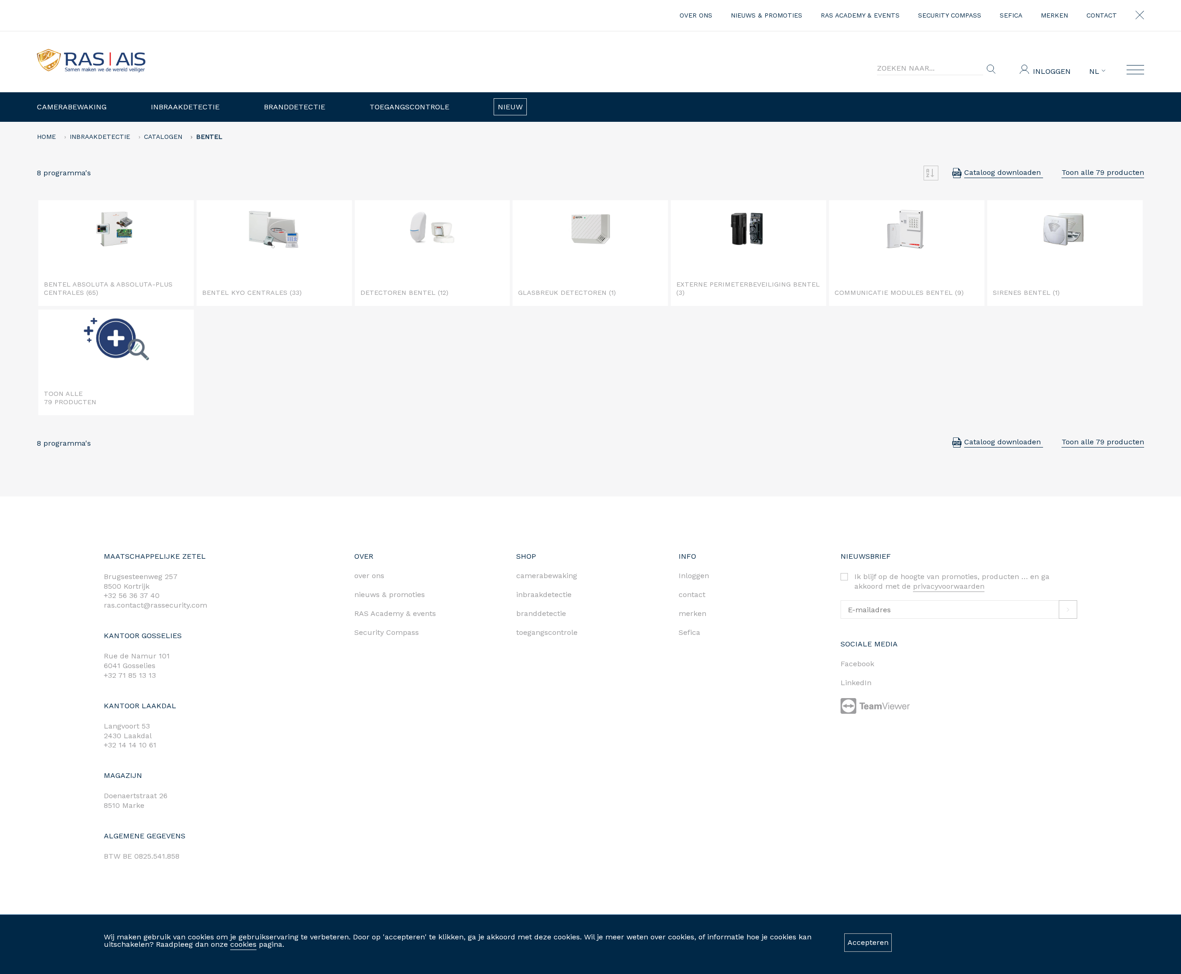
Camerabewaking (72, 106)
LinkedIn (856, 682)
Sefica (1011, 15)
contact (1101, 15)
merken (1054, 15)
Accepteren (868, 942)
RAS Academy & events (860, 15)
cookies (243, 944)
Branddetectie (294, 106)
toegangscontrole (547, 632)
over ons (696, 15)
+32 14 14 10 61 (130, 745)
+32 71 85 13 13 (130, 675)
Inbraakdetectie (185, 106)
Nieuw (510, 106)
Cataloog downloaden (1003, 172)
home (46, 136)
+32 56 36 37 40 (132, 595)
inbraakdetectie (544, 594)
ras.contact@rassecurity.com (155, 605)
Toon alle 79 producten (1103, 172)
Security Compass (949, 15)
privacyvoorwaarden (948, 586)
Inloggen (1052, 71)
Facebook (857, 663)
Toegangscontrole (409, 106)
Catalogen (163, 136)
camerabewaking (546, 575)
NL (1095, 71)
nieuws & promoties (766, 15)
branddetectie (541, 613)
